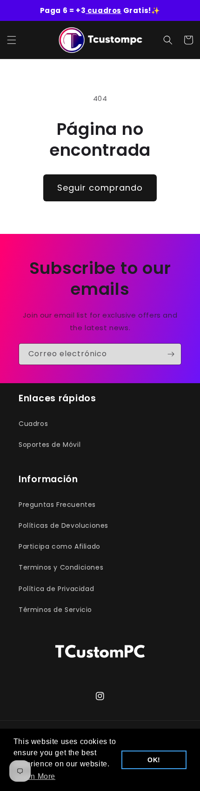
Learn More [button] (35, 776)
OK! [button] (153, 760)
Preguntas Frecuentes (57, 504)
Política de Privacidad (56, 588)
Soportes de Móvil (49, 444)
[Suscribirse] (170, 354)
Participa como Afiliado (59, 546)
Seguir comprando (100, 187)
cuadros (103, 10)
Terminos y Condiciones (61, 567)
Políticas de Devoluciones (63, 525)
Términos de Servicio (55, 609)
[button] (11, 40)
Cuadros (33, 423)
